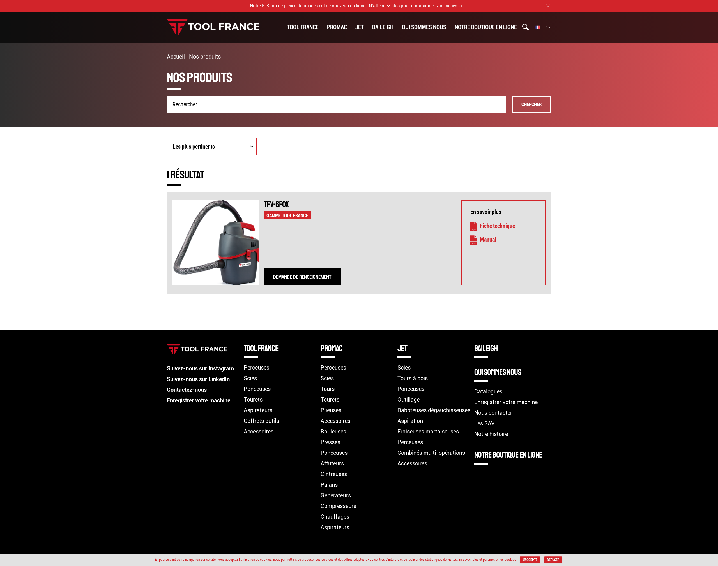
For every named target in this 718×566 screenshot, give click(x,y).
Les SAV (484, 423)
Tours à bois (412, 378)
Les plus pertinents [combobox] (194, 146)
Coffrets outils (261, 420)
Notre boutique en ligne (486, 27)
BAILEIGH (382, 27)
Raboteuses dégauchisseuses (433, 410)
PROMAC (337, 27)
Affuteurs (332, 463)
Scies (250, 378)
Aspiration (410, 420)
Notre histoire (491, 434)
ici (460, 5)
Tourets (253, 399)
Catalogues (488, 391)
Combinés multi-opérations (431, 452)
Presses (330, 442)
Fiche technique (497, 225)
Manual (488, 239)
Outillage (408, 399)
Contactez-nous (187, 389)
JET (359, 27)
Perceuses (256, 367)
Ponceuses (257, 389)
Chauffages (335, 516)
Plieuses (331, 410)
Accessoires (258, 431)
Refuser (553, 560)
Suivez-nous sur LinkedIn (198, 379)
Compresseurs (338, 506)
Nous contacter (493, 412)
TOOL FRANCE (303, 27)
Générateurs (336, 495)
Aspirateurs (258, 410)
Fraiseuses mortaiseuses (428, 431)
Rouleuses (333, 431)
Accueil (176, 56)
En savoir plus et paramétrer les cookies (487, 559)
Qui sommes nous (424, 27)
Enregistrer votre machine (198, 400)
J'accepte (530, 560)
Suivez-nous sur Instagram (200, 368)
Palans (329, 484)
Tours (328, 389)
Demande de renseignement (302, 277)
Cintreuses (334, 474)
